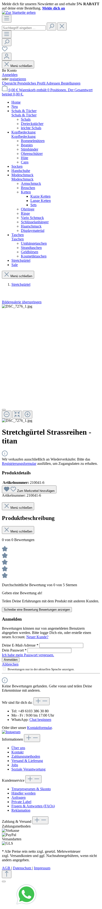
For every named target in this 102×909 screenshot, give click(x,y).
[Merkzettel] (5, 50)
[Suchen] (51, 26)
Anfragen (18, 797)
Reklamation (20, 810)
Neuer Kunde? (37, 637)
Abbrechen (10, 664)
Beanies (27, 145)
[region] (51, 363)
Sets (33, 205)
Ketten (26, 192)
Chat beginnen (40, 720)
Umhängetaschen (34, 243)
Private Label (21, 802)
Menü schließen (21, 66)
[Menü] (6, 19)
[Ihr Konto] (6, 57)
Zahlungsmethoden (25, 756)
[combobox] (24, 27)
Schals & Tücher (24, 115)
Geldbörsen (29, 252)
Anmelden (10, 75)
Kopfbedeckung (23, 136)
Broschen (28, 188)
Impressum (42, 868)
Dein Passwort (14, 650)
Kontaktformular (39, 728)
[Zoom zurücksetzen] (17, 415)
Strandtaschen (31, 248)
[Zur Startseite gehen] (19, 12)
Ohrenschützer (32, 154)
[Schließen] (4, 409)
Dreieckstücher (32, 124)
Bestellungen (70, 83)
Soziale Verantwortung (28, 769)
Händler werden (23, 793)
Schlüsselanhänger (35, 222)
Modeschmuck (22, 179)
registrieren (17, 79)
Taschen (17, 239)
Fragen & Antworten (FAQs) (33, 806)
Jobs (14, 765)
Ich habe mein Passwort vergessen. (28, 655)
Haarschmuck (31, 226)
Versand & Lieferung (27, 761)
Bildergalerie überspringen (22, 302)
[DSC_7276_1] (17, 306)
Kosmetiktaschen (33, 256)
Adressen (53, 83)
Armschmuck (31, 183)
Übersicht (9, 83)
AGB (6, 868)
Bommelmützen (33, 141)
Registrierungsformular (19, 464)
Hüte (24, 158)
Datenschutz (22, 868)
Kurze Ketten (40, 196)
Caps (24, 162)
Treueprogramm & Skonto (31, 789)
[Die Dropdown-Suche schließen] (62, 26)
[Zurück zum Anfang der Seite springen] (6, 874)
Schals (26, 119)
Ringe (25, 213)
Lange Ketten (40, 201)
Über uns (18, 748)
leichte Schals (31, 128)
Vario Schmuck (32, 218)
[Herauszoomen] (6, 415)
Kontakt (17, 752)
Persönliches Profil (31, 83)
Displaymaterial (32, 230)
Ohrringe (27, 209)
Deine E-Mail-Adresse (20, 645)
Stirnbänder (29, 149)
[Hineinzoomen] (27, 415)
